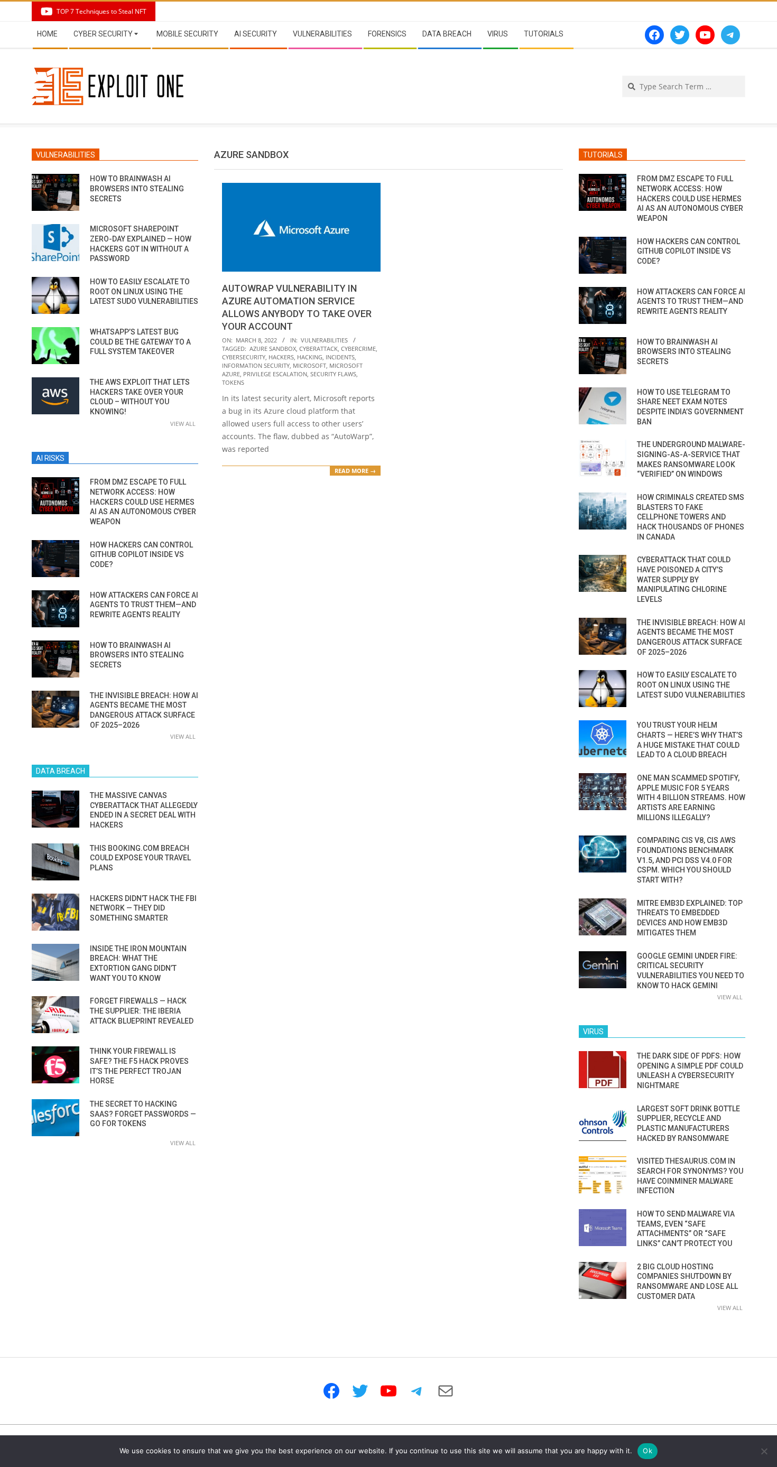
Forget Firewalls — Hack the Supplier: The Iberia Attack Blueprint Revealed (141, 1011)
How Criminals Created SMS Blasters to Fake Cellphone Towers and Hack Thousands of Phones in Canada (690, 517)
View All (183, 424)
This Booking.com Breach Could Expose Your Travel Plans (140, 858)
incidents (340, 357)
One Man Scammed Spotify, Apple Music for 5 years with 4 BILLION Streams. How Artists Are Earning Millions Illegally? (691, 798)
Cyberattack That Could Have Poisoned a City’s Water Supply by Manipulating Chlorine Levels (683, 579)
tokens (233, 382)
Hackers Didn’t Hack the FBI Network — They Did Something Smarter (143, 908)
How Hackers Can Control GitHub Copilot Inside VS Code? (141, 555)
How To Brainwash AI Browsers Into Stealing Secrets (137, 188)
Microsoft (309, 365)
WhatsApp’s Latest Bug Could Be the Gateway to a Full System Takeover (140, 342)
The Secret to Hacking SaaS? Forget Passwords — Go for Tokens (143, 1114)
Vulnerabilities (324, 340)
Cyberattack (318, 348)
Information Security (256, 365)
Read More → (355, 471)
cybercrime (358, 348)
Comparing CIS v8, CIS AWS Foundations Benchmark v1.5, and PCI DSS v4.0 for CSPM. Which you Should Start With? (686, 860)
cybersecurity (243, 357)
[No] (763, 1451)
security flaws (333, 374)
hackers (281, 357)
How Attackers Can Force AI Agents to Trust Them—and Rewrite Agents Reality (144, 605)
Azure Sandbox (272, 348)
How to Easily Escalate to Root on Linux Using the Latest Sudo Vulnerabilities (144, 291)
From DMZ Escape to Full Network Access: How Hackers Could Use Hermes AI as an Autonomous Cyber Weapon (143, 502)
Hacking (309, 357)
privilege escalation (275, 374)
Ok (647, 1450)
